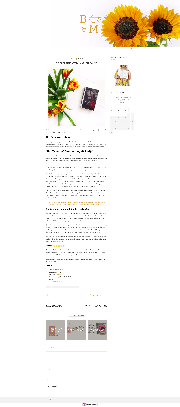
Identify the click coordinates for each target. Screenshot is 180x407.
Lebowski (59, 275)
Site (47, 380)
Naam (48, 370)
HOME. (48, 49)
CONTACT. (87, 49)
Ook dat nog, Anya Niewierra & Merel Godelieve (55, 330)
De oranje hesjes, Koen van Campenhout (76, 330)
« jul (111, 135)
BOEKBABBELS (67, 49)
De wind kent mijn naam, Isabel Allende (97, 330)
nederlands (75, 287)
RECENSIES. (55, 49)
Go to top (129, 400)
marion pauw (65, 287)
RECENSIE (72, 58)
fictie (49, 287)
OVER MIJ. (77, 49)
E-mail (48, 375)
